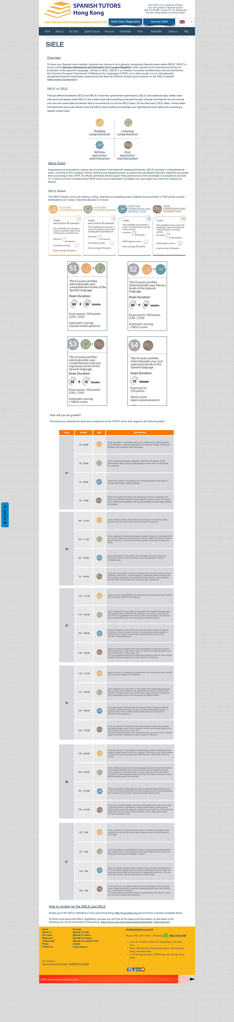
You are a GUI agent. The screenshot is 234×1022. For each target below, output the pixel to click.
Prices (45, 943)
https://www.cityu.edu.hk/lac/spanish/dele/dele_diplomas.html (135, 922)
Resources (47, 938)
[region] (87, 296)
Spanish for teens (81, 935)
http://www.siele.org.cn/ (128, 912)
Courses (80, 929)
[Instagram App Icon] (133, 969)
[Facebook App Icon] (129, 969)
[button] (40, 31)
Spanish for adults (82, 941)
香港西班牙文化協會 (79, 964)
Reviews (5, 514)
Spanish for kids (81, 932)
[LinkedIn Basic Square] (138, 969)
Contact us (47, 946)
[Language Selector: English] (186, 21)
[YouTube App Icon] (143, 969)
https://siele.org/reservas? (62, 79)
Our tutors (47, 935)
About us (46, 932)
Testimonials (48, 941)
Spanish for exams (82, 938)
